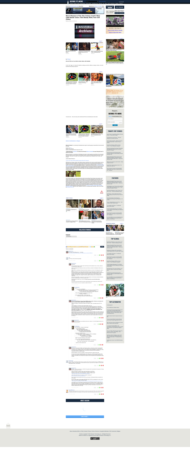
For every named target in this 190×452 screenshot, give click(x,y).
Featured (71, 3)
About (71, 431)
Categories (121, 3)
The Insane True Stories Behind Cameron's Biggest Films (72, 221)
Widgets (118, 431)
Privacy (89, 431)
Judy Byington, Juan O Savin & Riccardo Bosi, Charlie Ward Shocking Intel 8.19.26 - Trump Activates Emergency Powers (115, 187)
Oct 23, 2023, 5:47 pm (72, 365)
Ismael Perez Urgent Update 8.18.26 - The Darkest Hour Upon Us (114, 165)
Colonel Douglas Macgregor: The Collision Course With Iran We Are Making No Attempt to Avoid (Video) (115, 209)
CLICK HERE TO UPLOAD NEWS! (119, 13)
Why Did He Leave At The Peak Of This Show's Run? (97, 210)
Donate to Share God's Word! (115, 32)
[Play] (115, 21)
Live (103, 3)
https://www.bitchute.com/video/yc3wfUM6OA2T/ (78, 375)
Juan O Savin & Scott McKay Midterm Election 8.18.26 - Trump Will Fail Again (115, 135)
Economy (75, 3)
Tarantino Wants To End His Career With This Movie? (84, 210)
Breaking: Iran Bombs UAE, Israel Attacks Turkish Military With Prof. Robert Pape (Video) (115, 251)
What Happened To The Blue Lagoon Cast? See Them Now (114, 297)
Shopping (116, 3)
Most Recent (113, 3)
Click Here (75, 151)
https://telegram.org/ (120, 100)
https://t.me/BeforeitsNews (111, 104)
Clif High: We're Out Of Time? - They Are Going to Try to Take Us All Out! (114, 138)
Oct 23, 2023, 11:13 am (74, 317)
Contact (85, 431)
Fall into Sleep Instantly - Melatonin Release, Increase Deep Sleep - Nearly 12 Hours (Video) (115, 141)
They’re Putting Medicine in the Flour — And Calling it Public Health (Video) (114, 202)
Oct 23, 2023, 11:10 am (74, 284)
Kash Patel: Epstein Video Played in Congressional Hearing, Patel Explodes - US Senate (115, 199)
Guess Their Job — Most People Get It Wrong (83, 82)
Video (106, 3)
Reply (95, 260)
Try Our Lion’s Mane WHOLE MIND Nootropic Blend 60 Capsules (77, 160)
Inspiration (100, 3)
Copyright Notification (104, 431)
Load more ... (85, 416)
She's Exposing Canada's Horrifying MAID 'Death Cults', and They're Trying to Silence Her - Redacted (114, 169)
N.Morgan (69, 59)
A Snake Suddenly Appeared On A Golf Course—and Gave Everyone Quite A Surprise (71, 82)
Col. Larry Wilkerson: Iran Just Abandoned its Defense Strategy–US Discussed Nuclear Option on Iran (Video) (115, 218)
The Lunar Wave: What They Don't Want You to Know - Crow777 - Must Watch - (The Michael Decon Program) (114, 331)
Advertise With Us (77, 431)
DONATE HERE (110, 7)
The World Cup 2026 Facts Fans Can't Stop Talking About (114, 86)
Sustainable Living (95, 3)
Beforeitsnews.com (74, 6)
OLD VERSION (119, 7)
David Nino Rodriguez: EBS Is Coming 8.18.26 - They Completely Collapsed (113, 145)
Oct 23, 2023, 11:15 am (74, 358)
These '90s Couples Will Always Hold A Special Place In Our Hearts (97, 82)
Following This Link (70, 187)
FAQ (82, 431)
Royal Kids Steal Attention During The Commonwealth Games (71, 135)
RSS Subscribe (113, 431)
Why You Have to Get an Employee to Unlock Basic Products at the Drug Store (115, 323)
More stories (80, 13)
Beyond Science (82, 3)
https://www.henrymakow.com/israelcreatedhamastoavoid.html (81, 373)
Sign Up (122, 1)
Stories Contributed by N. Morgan (73, 140)
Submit (115, 125)
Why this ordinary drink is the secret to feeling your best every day (113, 50)
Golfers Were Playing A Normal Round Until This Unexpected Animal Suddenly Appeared (114, 62)
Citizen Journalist (89, 151)
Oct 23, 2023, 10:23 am (72, 260)
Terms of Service (95, 431)
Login (120, 1)
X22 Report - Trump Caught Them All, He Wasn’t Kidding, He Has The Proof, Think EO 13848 (115, 194)
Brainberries (67, 137)
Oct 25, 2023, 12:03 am (77, 344)
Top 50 (109, 3)
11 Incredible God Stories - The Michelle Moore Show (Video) (114, 206)
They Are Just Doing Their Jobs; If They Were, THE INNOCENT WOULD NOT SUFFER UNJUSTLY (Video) (115, 149)
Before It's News (76, 1)
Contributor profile (75, 13)
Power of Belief (88, 3)
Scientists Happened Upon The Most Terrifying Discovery (97, 134)
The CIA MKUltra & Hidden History (113, 307)
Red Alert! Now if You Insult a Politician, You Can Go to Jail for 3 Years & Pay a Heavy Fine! (114, 269)
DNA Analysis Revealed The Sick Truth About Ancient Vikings (119, 233)
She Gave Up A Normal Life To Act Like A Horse (115, 74)
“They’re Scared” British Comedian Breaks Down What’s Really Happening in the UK (114, 319)
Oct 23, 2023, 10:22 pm (74, 387)
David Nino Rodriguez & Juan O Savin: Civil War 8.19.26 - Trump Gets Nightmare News (114, 191)
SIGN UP (110, 116)
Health (78, 3)
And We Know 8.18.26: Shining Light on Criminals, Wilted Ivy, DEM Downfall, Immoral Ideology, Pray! (115, 153)
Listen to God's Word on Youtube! (115, 30)
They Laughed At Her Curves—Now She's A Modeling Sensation (85, 221)
